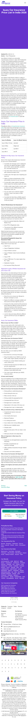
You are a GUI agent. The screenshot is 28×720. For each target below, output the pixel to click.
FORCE (18, 564)
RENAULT (16, 575)
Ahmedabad (22, 545)
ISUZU (8, 567)
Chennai (21, 543)
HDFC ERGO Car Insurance (8, 588)
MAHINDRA (4, 570)
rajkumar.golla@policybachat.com (12, 626)
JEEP (17, 567)
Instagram (3, 608)
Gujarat (24, 553)
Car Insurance (18, 613)
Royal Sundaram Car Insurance (9, 593)
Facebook (10, 606)
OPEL (18, 573)
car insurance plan (13, 116)
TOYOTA (3, 578)
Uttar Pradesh (10, 553)
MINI (15, 572)
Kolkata (12, 545)
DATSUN (3, 564)
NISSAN (14, 573)
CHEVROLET (9, 563)
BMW (21, 561)
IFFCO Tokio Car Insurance (8, 591)
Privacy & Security (5, 684)
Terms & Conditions (16, 684)
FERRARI (9, 564)
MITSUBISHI (21, 572)
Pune (2, 545)
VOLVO (16, 578)
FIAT (13, 564)
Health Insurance (19, 616)
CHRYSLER (16, 563)
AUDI (11, 561)
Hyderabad (15, 543)
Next (26, 485)
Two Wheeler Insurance (21, 615)
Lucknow (7, 545)
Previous (3, 485)
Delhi (21, 554)
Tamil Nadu (11, 551)
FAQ (2, 615)
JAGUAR (13, 567)
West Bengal (18, 553)
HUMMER (15, 566)
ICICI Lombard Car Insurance (8, 585)
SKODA (11, 577)
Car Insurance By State (8, 549)
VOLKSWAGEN (10, 578)
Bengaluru (8, 543)
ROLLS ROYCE (5, 577)
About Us (3, 613)
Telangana (3, 553)
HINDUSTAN (4, 566)
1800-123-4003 (19, 477)
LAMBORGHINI (5, 569)
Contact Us (4, 616)
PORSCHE (3, 575)
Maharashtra (4, 551)
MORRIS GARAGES (6, 573)
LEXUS (19, 569)
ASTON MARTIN (5, 561)
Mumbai (3, 543)
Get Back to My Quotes (20, 516)
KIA (21, 567)
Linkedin (9, 608)
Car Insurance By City (8, 541)
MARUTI (10, 570)
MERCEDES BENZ (5, 572)
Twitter (15, 606)
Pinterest (20, 606)
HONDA (10, 566)
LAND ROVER (13, 569)
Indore (16, 545)
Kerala (2, 554)
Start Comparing (14, 511)
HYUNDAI (21, 566)
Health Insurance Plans (21, 619)
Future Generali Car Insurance (8, 590)
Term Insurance (19, 618)
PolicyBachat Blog (6, 526)
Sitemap (14, 687)
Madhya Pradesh (9, 554)
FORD (22, 564)
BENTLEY (16, 561)
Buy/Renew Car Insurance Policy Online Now (12, 528)
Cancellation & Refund (15, 686)
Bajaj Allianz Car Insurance (7, 587)
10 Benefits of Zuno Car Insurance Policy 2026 (12, 536)
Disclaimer (24, 686)
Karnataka (17, 551)
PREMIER (10, 575)
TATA (23, 577)
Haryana (17, 554)
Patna (2, 546)
